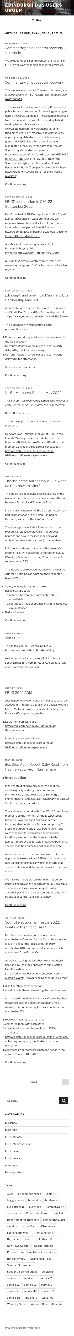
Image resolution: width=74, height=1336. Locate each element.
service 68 (13, 1297)
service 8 (47, 1271)
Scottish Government (20, 1265)
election (12, 1226)
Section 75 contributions (22, 1271)
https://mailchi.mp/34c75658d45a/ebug (30, 650)
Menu (39, 20)
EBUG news (12, 1151)
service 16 (30, 1278)
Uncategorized (14, 1172)
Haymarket (13, 1239)
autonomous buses (29, 1193)
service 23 (30, 1284)
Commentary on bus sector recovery (34, 82)
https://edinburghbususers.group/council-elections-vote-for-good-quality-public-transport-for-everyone (37, 1041)
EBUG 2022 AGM (18, 693)
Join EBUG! (13, 638)
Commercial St (54, 1206)
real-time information (42, 1252)
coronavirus (14, 1213)
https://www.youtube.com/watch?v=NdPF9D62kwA (37, 316)
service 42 (30, 1291)
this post (29, 60)
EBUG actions (13, 1137)
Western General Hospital (46, 1304)
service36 (13, 1291)
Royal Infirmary (16, 1258)
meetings (11, 1165)
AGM (10, 1193)
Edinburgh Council (54, 1219)
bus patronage (16, 1206)
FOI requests (47, 1226)
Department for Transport (23, 1219)
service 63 (47, 1291)
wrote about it (13, 99)
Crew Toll (57, 1213)
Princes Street (16, 1252)
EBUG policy (12, 1158)
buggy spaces (15, 1200)
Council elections (36, 1213)
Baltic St (50, 1193)
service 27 (47, 1284)
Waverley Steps (16, 1304)
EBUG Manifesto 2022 (18, 1144)
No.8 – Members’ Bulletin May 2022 (33, 393)
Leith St (30, 1239)
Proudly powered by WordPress (22, 1327)
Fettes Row (28, 1226)
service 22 (13, 1284)
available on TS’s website (28, 94)
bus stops (11, 1129)
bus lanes (11, 1122)
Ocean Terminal (43, 1245)
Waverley (47, 1297)
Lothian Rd (45, 1239)
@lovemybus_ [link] (31, 700)
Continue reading (15, 184)
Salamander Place (40, 1258)
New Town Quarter (18, 1245)
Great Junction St (44, 1232)
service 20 (47, 1278)
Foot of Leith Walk (18, 1232)
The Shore (30, 1297)
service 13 (13, 1278)
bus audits (34, 1200)
